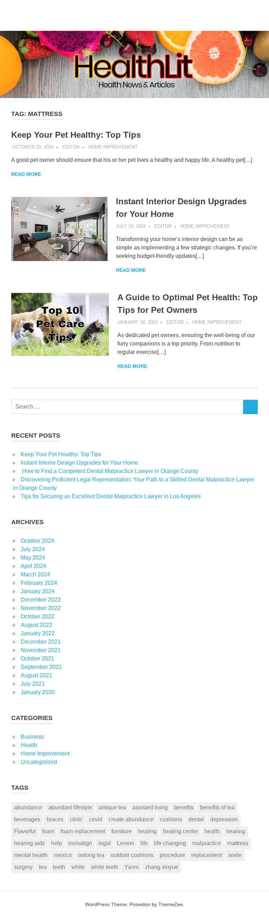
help (56, 843)
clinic (76, 819)
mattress (237, 843)
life (144, 843)
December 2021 (41, 642)
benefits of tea (217, 807)
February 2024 (39, 583)
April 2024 (33, 566)
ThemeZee (170, 904)
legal (104, 843)
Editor (71, 147)
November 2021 (41, 650)
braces (55, 819)
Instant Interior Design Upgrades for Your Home (79, 463)
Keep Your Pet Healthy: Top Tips (76, 134)
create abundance (131, 819)
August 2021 (36, 675)
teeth (59, 867)
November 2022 (41, 608)
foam (48, 831)
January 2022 (38, 633)
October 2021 (37, 659)
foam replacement (83, 831)
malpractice (206, 843)
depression (224, 819)
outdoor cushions (132, 855)
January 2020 (38, 692)
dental (196, 819)
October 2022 (37, 616)
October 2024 (37, 541)
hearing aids (29, 843)
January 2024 (38, 591)
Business (32, 737)
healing (147, 831)
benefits (184, 807)
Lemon (125, 843)
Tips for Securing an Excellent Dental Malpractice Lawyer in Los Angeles (111, 496)
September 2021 (41, 667)
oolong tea (91, 855)
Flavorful (25, 831)
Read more (26, 174)
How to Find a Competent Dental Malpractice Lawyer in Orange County (109, 471)
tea (43, 867)
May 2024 (33, 558)
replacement (206, 855)
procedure (172, 855)
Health (29, 745)
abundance (28, 807)
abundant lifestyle (70, 807)
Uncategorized (39, 762)
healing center (180, 831)
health (212, 831)
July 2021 (33, 684)
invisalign (80, 843)
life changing (170, 843)
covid (95, 819)
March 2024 (35, 574)
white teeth (104, 867)
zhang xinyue (161, 867)
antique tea (112, 807)
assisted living (150, 807)
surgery (23, 867)
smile (235, 855)
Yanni (131, 867)
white (78, 867)
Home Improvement (113, 147)
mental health (31, 855)
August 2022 (36, 625)
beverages (27, 819)
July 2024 (33, 549)
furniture (121, 831)
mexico (63, 855)
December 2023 (41, 600)
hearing (235, 831)
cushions (171, 819)
